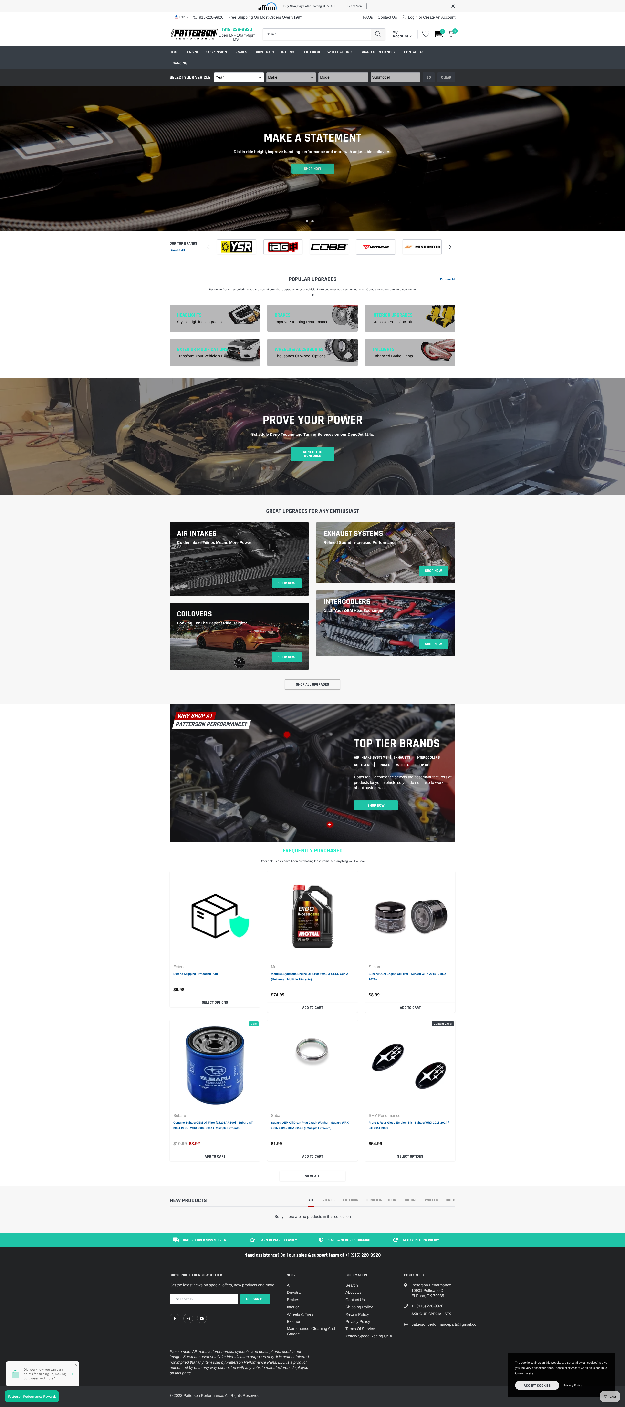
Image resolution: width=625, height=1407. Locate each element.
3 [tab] (318, 221)
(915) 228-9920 (237, 29)
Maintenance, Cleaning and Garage (311, 1331)
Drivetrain (264, 52)
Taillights (383, 349)
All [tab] (311, 1200)
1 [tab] (307, 221)
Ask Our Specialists (431, 1314)
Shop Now (312, 167)
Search (351, 1285)
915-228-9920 (211, 17)
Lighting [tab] (410, 1200)
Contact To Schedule (312, 453)
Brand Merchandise (378, 52)
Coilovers (194, 614)
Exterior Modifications (202, 349)
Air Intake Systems (371, 757)
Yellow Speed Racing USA (368, 1336)
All (289, 1285)
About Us (353, 1292)
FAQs (368, 17)
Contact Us (387, 17)
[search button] (378, 34)
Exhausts (402, 757)
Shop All (422, 764)
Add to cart (312, 1007)
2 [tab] (312, 221)
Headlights (189, 315)
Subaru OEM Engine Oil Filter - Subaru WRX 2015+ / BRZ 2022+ (407, 976)
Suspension (216, 52)
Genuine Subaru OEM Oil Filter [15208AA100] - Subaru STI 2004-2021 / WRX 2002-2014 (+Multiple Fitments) (213, 1125)
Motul (276, 967)
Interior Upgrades (392, 315)
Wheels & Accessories (299, 349)
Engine (193, 52)
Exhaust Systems (353, 534)
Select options (215, 1002)
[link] (215, 916)
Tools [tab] (450, 1200)
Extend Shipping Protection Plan (195, 974)
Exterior (312, 52)
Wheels (402, 764)
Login (413, 17)
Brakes (240, 52)
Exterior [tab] (350, 1200)
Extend (179, 967)
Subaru (375, 967)
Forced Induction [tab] (381, 1200)
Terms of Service (360, 1329)
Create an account (439, 17)
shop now (286, 583)
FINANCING (178, 63)
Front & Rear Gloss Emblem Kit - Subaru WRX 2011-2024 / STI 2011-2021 (409, 1125)
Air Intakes (197, 534)
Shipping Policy (359, 1307)
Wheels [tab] (431, 1200)
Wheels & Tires (340, 52)
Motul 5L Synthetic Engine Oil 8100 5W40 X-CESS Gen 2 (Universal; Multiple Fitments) (309, 976)
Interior (289, 52)
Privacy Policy (357, 1321)
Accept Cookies (537, 1385)
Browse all (177, 250)
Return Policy (357, 1314)
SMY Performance (384, 1115)
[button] (439, 34)
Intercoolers (346, 602)
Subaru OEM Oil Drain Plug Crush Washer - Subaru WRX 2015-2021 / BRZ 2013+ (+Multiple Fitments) (310, 1125)
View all (312, 1176)
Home (175, 52)
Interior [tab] (328, 1200)
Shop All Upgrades (312, 684)
